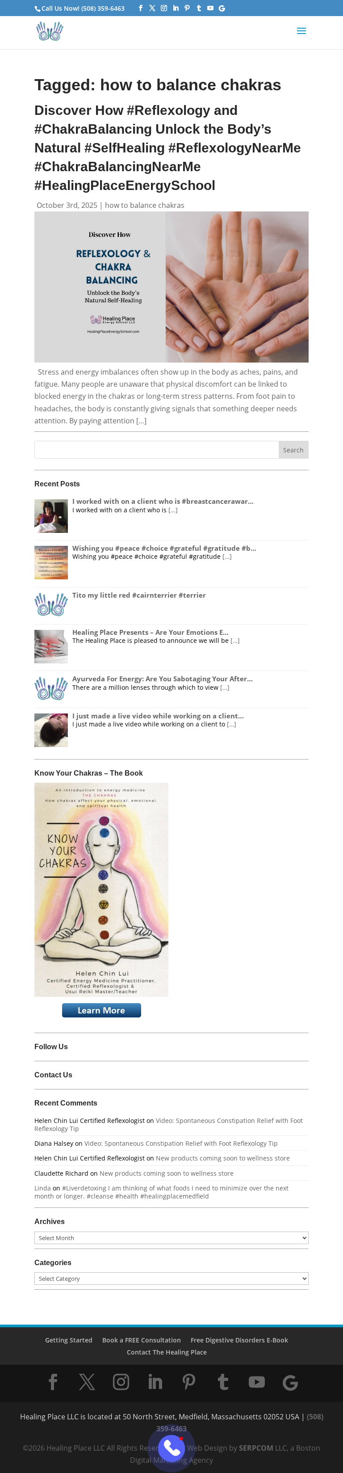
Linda (42, 1188)
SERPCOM (256, 1448)
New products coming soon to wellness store (223, 1158)
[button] (301, 36)
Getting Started (68, 1340)
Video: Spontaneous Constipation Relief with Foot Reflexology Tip (168, 1124)
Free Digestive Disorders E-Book (239, 1340)
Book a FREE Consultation (141, 1340)
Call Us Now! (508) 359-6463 (83, 8)
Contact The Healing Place (167, 1352)
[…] (173, 510)
